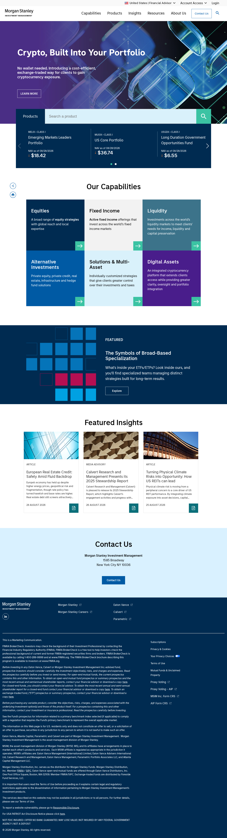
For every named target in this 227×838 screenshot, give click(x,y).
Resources (156, 13)
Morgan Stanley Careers (73, 612)
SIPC (28, 770)
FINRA (20, 770)
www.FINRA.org (50, 661)
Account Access (191, 3)
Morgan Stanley (68, 605)
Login (215, 3)
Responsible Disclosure (66, 807)
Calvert (118, 612)
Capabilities (91, 13)
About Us (178, 13)
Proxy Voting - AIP (162, 689)
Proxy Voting (158, 682)
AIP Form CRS (159, 703)
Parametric (120, 619)
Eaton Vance (121, 605)
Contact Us (201, 13)
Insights (134, 13)
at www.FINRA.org (59, 657)
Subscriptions (158, 642)
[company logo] (19, 12)
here (124, 682)
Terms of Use (158, 663)
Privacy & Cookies (161, 649)
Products (114, 13)
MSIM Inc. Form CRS (163, 696)
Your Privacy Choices (163, 656)
